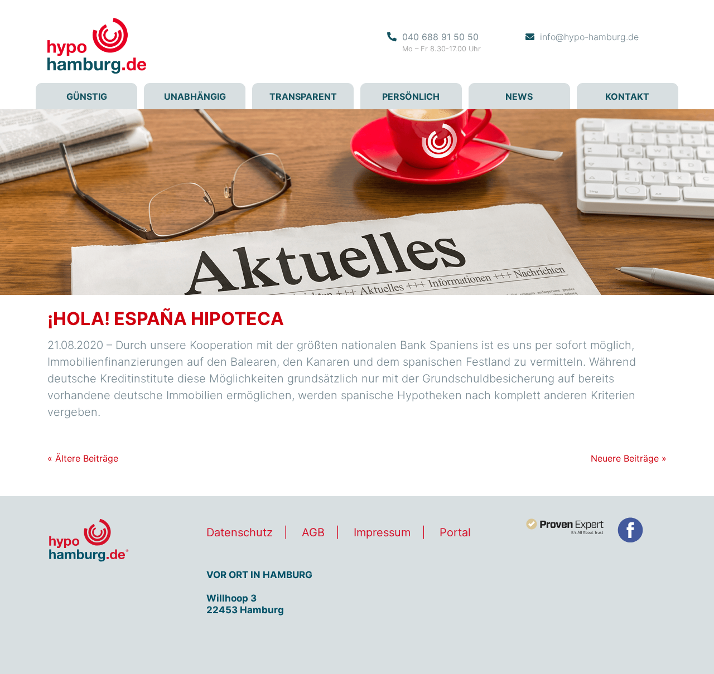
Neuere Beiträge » (629, 458)
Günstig (86, 96)
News (519, 96)
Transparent (303, 96)
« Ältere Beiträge (82, 458)
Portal (455, 532)
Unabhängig (195, 96)
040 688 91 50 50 (440, 36)
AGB (313, 532)
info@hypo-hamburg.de (589, 36)
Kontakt (627, 96)
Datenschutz (239, 532)
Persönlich (411, 96)
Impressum (382, 532)
